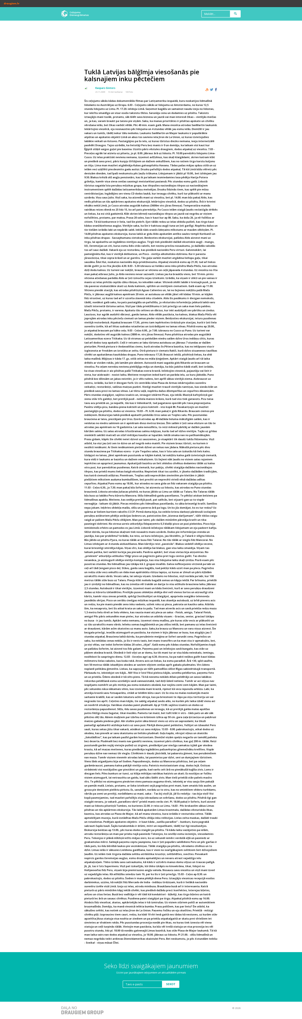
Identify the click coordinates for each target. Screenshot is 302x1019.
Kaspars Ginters (105, 88)
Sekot (170, 984)
